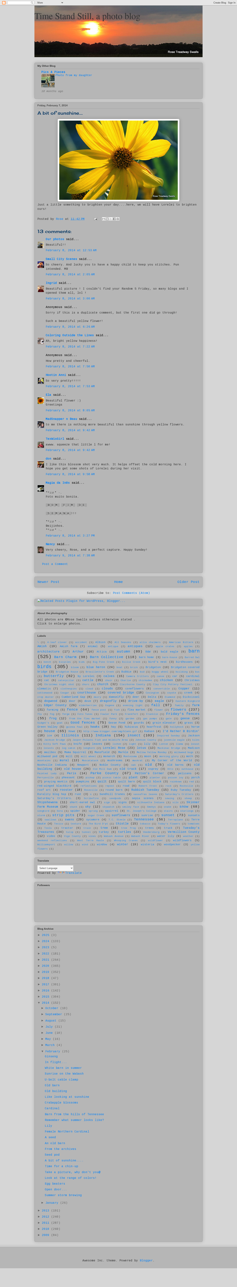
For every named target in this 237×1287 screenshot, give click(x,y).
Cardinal (52, 1108)
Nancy (50, 544)
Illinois (70, 735)
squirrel (111, 810)
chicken (166, 680)
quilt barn (126, 781)
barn (194, 651)
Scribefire (91, 798)
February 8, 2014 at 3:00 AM (70, 298)
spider (75, 810)
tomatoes (194, 823)
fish (117, 710)
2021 (46, 960)
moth (189, 756)
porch (195, 777)
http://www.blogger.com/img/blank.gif (110, 731)
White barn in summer (63, 1068)
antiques (135, 646)
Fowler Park (109, 714)
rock (168, 786)
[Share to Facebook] (114, 219)
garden (130, 718)
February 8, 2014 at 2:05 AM (70, 274)
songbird (43, 811)
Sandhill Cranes (112, 794)
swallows (50, 819)
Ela (48, 395)
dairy (97, 697)
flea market (136, 709)
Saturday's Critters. (54, 798)
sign (107, 802)
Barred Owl (192, 657)
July (50, 1027)
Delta (152, 697)
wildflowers (182, 840)
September (54, 1014)
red (191, 781)
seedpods (115, 798)
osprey (153, 769)
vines (92, 836)
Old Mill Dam (102, 769)
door (72, 701)
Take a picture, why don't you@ (72, 1172)
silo (175, 802)
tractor (67, 828)
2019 (46, 972)
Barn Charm (65, 657)
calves (109, 676)
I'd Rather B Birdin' (181, 731)
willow (68, 844)
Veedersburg (151, 832)
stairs (168, 811)
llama (179, 744)
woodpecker (172, 844)
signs (122, 802)
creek (188, 692)
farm (196, 705)
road (126, 785)
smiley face (130, 807)
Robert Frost (148, 786)
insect (134, 735)
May (49, 1039)
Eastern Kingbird (188, 701)
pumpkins (82, 781)
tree (104, 828)
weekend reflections (52, 840)
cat (46, 680)
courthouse (86, 692)
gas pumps (150, 718)
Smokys (151, 807)
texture (76, 823)
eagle (159, 701)
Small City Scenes (61, 259)
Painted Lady (47, 773)
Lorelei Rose (114, 748)
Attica (102, 651)
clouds (107, 688)
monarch (109, 756)
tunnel (86, 832)
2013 (46, 1210)
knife (78, 743)
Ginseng (51, 1056)
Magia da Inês (58, 483)
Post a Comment (55, 564)
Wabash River (140, 836)
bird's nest (157, 661)
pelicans (184, 773)
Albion (100, 642)
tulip (70, 832)
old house (72, 769)
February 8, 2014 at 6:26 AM (70, 327)
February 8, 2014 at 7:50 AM (70, 366)
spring (93, 811)
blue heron (95, 667)
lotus (141, 748)
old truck (128, 769)
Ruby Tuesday (181, 789)
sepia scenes (142, 798)
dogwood (50, 701)
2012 (46, 1217)
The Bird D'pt (98, 823)
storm (41, 815)
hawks (95, 727)
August (51, 1020)
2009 (46, 1235)
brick (134, 667)
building (182, 671)
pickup (90, 777)
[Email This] (104, 219)
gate (169, 718)
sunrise (147, 815)
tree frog (128, 828)
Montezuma (130, 756)
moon (147, 756)
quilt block (152, 781)
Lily (48, 1126)
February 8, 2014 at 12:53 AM (71, 250)
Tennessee (144, 819)
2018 (46, 978)
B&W (148, 651)
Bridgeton (153, 667)
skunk (73, 807)
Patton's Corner (149, 773)
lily (147, 743)
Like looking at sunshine (67, 1097)
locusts (49, 748)
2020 (46, 966)
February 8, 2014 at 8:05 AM (70, 410)
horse (195, 726)
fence (72, 710)
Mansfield (102, 752)
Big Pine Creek (103, 662)
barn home (146, 657)
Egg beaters (55, 1184)
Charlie (126, 680)
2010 (46, 1229)
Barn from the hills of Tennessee (74, 1114)
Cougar (64, 692)
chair (109, 680)
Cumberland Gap (73, 697)
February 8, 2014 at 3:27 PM (70, 535)
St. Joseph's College (141, 811)
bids (82, 662)
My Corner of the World (172, 760)
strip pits (63, 815)
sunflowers (121, 815)
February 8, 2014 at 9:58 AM (70, 474)
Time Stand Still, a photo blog (87, 16)
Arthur (78, 651)
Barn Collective (106, 657)
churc (85, 684)
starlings (187, 811)
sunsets (194, 815)
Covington (152, 692)
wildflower (155, 840)
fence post (98, 710)
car (174, 676)
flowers (178, 710)
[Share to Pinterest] (118, 219)
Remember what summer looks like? (74, 1120)
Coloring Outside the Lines (70, 335)
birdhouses (184, 661)
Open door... (56, 1189)
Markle (123, 752)
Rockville (186, 786)
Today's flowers (169, 823)
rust (78, 794)
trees (149, 828)
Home (118, 582)
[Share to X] (111, 219)
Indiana (103, 735)
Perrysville (45, 777)
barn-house (169, 657)
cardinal (193, 676)
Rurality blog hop (51, 794)
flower (158, 710)
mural (64, 760)
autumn (123, 652)
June (50, 1033)
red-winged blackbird (54, 785)
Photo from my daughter (74, 75)
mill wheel (88, 756)
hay (113, 726)
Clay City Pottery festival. (173, 684)
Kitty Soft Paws (55, 744)
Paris (71, 773)
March (50, 1045)
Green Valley (47, 726)
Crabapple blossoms (61, 1102)
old (148, 765)
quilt (102, 781)
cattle (88, 680)
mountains (44, 760)
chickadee (145, 680)
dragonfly (108, 701)
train (87, 828)
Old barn (52, 1085)
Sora (60, 811)
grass (188, 722)
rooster (66, 790)
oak (133, 765)
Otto (170, 769)
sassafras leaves (145, 794)
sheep (188, 798)
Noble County (110, 764)
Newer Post (48, 582)
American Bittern (181, 642)
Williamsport (46, 844)
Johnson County (145, 740)
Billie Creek (131, 662)
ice (49, 735)
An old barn (55, 1143)
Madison (194, 748)
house (49, 731)
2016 (46, 990)
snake (167, 807)
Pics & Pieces (53, 72)
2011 (46, 1223)
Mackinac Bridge (169, 748)
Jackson (194, 735)
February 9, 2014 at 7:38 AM (70, 555)
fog (52, 714)
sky (88, 807)
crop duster (45, 697)
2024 (46, 941)
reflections (89, 786)
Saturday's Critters (179, 794)
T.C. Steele (117, 819)
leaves (97, 743)
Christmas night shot (59, 684)
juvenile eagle (174, 740)
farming (52, 709)
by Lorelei (86, 676)
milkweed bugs (184, 752)
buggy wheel (160, 671)
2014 (46, 1003)
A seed (50, 1137)
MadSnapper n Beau (61, 419)
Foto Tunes (85, 714)
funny (113, 718)
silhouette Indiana (150, 802)
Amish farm (68, 646)
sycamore (92, 819)
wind (85, 844)
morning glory (169, 756)
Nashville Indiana (52, 764)
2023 (46, 947)
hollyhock (176, 727)
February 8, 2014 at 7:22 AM (70, 346)
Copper (184, 688)
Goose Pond (117, 722)
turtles (124, 832)
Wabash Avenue (113, 836)
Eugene (109, 705)
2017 (46, 984)
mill (69, 756)
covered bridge (121, 692)
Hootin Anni (56, 375)
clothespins (69, 688)
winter (122, 844)
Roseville (91, 790)
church (102, 684)
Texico (58, 823)
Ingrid (51, 283)
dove (87, 701)
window (102, 844)
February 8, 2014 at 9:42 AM (70, 430)
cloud (89, 688)
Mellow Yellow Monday (152, 752)
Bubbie (126, 671)
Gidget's (43, 723)
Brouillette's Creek (100, 671)
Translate (73, 873)
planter (155, 777)
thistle (122, 823)
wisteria (147, 844)
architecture (48, 651)
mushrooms (114, 760)
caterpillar (66, 680)
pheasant (68, 777)
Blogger (146, 1260)
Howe (72, 731)
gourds (139, 722)
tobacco (145, 823)
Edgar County (55, 705)
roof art (44, 789)
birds (44, 667)
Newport (83, 764)
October (52, 1008)
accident (81, 642)
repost (109, 786)
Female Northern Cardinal (67, 1131)
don (48, 458)
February (53, 1051)
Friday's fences (183, 714)
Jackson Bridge (54, 740)
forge (66, 714)
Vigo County (72, 836)
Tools (48, 828)
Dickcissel (191, 697)
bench (47, 662)
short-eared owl (82, 802)
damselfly (116, 697)
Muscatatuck (90, 760)
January (52, 1203)
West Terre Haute (90, 840)
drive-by (135, 701)
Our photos (55, 239)
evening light (133, 705)
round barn (114, 789)
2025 (46, 935)
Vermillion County (184, 832)
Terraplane (175, 819)
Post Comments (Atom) (131, 593)
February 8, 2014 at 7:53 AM (70, 386)
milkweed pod (47, 756)
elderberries (88, 705)
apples (188, 646)
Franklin (152, 714)
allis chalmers (150, 642)
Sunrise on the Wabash (64, 1073)
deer (136, 697)
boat (120, 667)
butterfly (54, 676)
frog (53, 718)
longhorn (89, 748)
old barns (175, 764)
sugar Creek (96, 815)
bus (197, 671)
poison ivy (175, 777)
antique (113, 646)
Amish (42, 646)
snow (183, 807)
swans (69, 819)
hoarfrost (154, 726)
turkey (104, 832)
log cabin (68, 748)
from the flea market (85, 718)
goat (60, 723)
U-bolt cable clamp (61, 1079)
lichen (116, 744)
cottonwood (44, 692)
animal (93, 646)
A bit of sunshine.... (64, 1160)
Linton (163, 744)
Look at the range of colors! (71, 1178)
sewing (169, 798)
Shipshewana (47, 802)
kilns (196, 740)
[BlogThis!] (107, 219)
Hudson (149, 731)
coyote (171, 692)
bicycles (65, 662)
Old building (56, 1091)
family (179, 705)
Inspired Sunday (168, 735)
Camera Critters (137, 676)
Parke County (104, 773)
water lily (165, 836)
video (51, 836)
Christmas (192, 680)
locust (195, 744)
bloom (75, 667)
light (132, 744)
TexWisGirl (55, 439)
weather (188, 836)
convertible (161, 688)
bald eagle (169, 651)
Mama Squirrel (75, 752)
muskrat (137, 760)
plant (133, 777)
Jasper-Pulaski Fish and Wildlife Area (100, 740)
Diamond (170, 697)
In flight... (56, 1062)
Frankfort (131, 714)
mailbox (50, 752)
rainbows (176, 781)
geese (185, 718)
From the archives (60, 1149)
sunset (168, 815)
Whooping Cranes (126, 840)
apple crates (165, 646)
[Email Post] (95, 219)
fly (39, 714)
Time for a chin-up (61, 1166)
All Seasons (123, 642)
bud (142, 671)
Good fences (83, 723)
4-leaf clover (57, 642)
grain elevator (164, 722)
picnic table (112, 777)
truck (168, 828)
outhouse (187, 769)
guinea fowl (74, 727)
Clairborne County (132, 684)
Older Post (188, 582)
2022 (46, 953)
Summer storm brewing (63, 1195)
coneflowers (134, 688)
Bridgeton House (67, 671)
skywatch (108, 807)
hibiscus (131, 726)
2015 (46, 997)
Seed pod (52, 1155)
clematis (44, 688)
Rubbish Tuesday (145, 790)
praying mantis (55, 781)
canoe (160, 676)
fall (155, 705)
